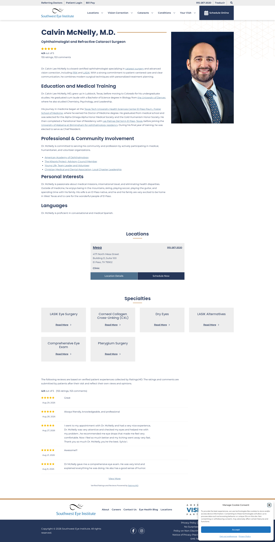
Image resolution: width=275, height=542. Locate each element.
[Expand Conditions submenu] (173, 12)
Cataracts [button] (143, 12)
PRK (75, 72)
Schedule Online (219, 12)
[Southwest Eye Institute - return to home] (76, 509)
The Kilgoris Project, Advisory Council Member (71, 161)
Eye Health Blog (148, 509)
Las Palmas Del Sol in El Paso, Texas (123, 121)
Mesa (97, 247)
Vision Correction (118, 12)
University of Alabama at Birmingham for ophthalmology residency (79, 125)
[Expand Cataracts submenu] (151, 12)
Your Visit (185, 12)
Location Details (114, 276)
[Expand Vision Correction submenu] (130, 12)
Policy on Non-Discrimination (190, 530)
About (105, 509)
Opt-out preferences (228, 536)
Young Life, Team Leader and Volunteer (67, 165)
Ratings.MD (133, 485)
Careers (116, 509)
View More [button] (115, 478)
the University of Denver (151, 97)
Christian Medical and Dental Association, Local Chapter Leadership (83, 169)
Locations (93, 12)
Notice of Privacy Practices (187, 534)
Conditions (164, 12)
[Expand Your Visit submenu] (193, 12)
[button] (269, 505)
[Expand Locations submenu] (101, 12)
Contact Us (129, 509)
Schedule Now (161, 276)
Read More (62, 324)
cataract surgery (134, 68)
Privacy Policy (245, 536)
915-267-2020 (203, 2)
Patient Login (74, 2)
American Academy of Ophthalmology (67, 157)
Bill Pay (90, 2)
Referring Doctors (51, 2)
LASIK (86, 72)
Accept (236, 529)
